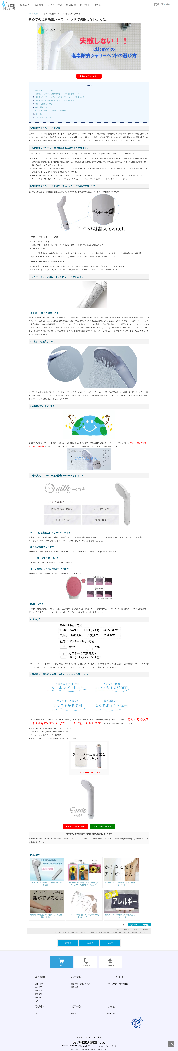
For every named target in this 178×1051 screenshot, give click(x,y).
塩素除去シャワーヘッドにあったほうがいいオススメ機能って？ (59, 97)
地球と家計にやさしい (43, 107)
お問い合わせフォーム (102, 826)
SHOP (61, 965)
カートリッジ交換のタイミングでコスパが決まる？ (54, 100)
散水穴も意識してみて (43, 104)
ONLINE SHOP (71, 1046)
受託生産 (71, 5)
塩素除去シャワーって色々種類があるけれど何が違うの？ (57, 94)
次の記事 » (110, 943)
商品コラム (38, 14)
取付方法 (38, 114)
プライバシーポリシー (97, 1046)
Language (173, 4)
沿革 (37, 1001)
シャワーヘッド (135, 925)
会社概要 (38, 987)
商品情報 (39, 5)
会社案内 (25, 5)
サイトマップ (112, 1046)
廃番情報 (74, 987)
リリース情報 (55, 5)
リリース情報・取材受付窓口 (118, 984)
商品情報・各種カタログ (80, 984)
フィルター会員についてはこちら (89, 772)
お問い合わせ (82, 1046)
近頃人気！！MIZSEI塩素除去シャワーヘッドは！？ (55, 111)
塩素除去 (146, 925)
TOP (62, 1046)
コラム (97, 5)
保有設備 (38, 997)
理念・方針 (39, 991)
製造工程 (38, 994)
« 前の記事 (67, 943)
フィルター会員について (44, 117)
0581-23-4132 (86, 965)
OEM (37, 1013)
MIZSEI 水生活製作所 (9, 5)
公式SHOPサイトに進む (89, 76)
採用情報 (85, 5)
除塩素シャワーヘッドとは (45, 90)
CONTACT (110, 965)
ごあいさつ (39, 984)
